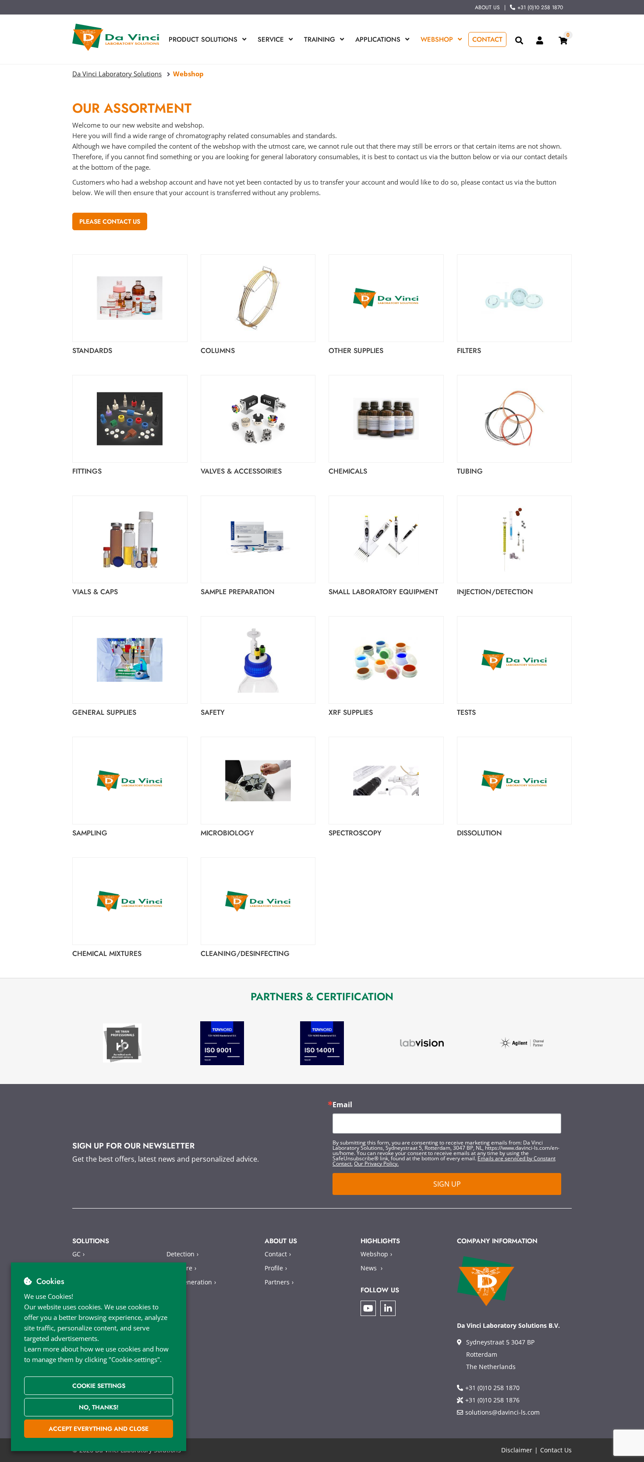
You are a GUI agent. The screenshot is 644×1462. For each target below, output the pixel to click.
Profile (274, 1268)
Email (342, 1104)
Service (271, 39)
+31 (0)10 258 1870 (540, 7)
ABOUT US (487, 7)
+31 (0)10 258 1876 (492, 1400)
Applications (377, 39)
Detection (180, 1254)
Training (319, 39)
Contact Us (556, 1450)
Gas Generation (189, 1282)
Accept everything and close (99, 1428)
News (369, 1268)
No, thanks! (99, 1407)
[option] (122, 1043)
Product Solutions (203, 39)
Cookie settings (98, 1385)
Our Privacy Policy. (376, 1163)
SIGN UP (447, 1184)
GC (76, 1254)
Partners (277, 1282)
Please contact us (109, 221)
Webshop (437, 39)
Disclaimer (516, 1450)
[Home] (116, 37)
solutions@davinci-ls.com (502, 1412)
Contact (487, 39)
